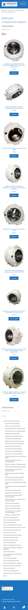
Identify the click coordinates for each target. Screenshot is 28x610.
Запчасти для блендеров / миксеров (12, 545)
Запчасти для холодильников (10, 517)
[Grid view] (3, 34)
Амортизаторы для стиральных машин (14, 443)
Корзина (21, 606)
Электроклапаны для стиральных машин (15, 431)
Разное (5, 575)
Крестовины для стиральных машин (14, 479)
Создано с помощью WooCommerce (11, 601)
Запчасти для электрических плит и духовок (14, 527)
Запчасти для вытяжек (9, 568)
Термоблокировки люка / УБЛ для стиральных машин (13, 460)
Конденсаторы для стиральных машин (14, 477)
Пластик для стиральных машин (13, 490)
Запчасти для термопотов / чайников (12, 563)
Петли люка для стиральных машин (13, 451)
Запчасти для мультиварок (10, 558)
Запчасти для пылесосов (9, 532)
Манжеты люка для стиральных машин (14, 441)
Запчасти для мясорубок (9, 522)
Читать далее (14, 318)
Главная (5, 10)
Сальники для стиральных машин (13, 438)
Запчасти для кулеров (8, 551)
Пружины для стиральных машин (13, 492)
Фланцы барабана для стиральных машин (15, 466)
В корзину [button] (14, 73)
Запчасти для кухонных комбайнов (12, 565)
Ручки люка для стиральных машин (13, 453)
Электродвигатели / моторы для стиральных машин (13, 511)
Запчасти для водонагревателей (11, 520)
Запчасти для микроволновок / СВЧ (12, 530)
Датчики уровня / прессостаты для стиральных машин (13, 470)
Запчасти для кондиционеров (10, 570)
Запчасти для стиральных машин (15, 10)
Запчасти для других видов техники (12, 573)
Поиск (14, 607)
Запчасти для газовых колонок (10, 537)
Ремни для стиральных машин (12, 433)
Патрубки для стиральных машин (13, 448)
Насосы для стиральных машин (12, 426)
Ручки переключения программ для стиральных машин (13, 496)
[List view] (5, 34)
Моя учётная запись (4, 607)
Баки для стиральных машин (12, 503)
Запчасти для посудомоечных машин (12, 535)
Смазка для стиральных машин (12, 505)
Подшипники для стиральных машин (14, 436)
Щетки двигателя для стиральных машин (15, 428)
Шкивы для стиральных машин (12, 508)
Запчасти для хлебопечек (9, 542)
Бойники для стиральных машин (13, 446)
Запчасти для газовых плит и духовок (12, 525)
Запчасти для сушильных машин (11, 560)
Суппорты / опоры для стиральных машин (15, 464)
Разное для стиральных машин (12, 514)
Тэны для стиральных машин (12, 423)
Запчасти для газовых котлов (10, 540)
